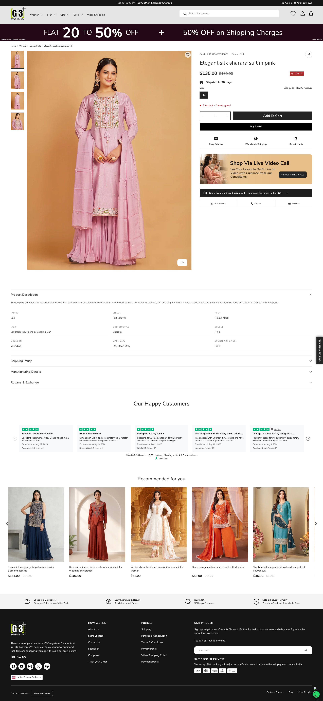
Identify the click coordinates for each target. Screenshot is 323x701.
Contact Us (94, 642)
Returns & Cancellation (154, 635)
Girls (62, 14)
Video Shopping (96, 14)
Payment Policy (150, 661)
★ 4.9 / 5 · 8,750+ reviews (297, 3)
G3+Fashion (23, 693)
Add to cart (272, 116)
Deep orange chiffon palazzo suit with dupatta (218, 567)
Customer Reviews (275, 692)
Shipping (146, 629)
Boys (76, 14)
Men (49, 14)
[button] (311, 13)
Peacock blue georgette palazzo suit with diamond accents (31, 568)
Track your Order (97, 661)
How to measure (304, 88)
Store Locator (95, 635)
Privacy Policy (149, 648)
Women (34, 14)
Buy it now (256, 126)
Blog (291, 692)
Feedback (93, 648)
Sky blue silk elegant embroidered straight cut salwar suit (279, 568)
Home (13, 46)
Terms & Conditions (152, 642)
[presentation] (7, 523)
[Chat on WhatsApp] (316, 694)
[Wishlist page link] (293, 13)
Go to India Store (42, 693)
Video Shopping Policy (154, 655)
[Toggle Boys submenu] (82, 15)
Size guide (289, 88)
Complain (93, 655)
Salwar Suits (35, 46)
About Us (93, 629)
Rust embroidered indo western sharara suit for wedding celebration (95, 568)
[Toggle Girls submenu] (68, 15)
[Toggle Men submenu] (55, 15)
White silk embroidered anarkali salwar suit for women (157, 568)
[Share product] (308, 54)
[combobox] (229, 13)
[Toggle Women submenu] (42, 15)
